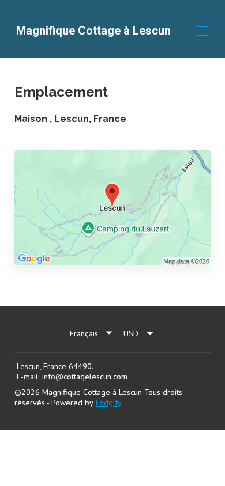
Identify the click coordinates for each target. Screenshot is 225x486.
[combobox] (139, 333)
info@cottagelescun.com (84, 376)
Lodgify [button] (109, 402)
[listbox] (92, 333)
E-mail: (28, 376)
